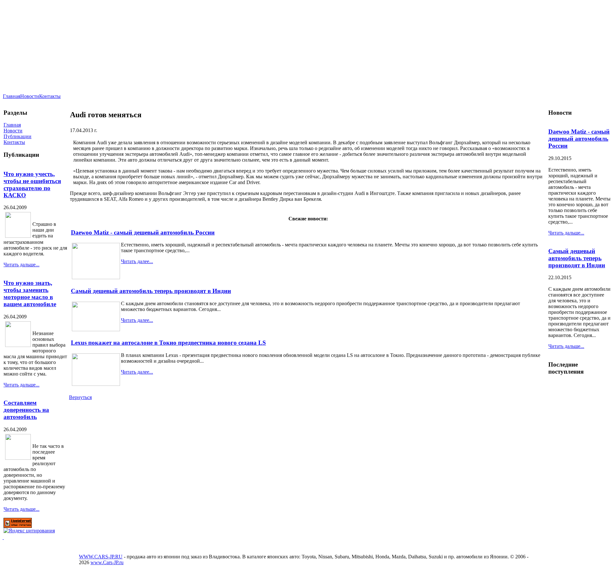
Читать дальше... (21, 264)
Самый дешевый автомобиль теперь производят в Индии (151, 291)
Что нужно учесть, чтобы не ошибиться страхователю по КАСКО (32, 185)
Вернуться (80, 397)
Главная (11, 96)
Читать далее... (137, 261)
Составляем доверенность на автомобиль (26, 409)
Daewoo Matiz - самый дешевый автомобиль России (143, 232)
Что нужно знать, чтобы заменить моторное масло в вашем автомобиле (30, 293)
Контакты (50, 96)
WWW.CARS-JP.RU (101, 556)
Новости (29, 96)
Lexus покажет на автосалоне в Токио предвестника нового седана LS (168, 342)
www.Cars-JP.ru (107, 562)
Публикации (17, 136)
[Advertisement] (479, 27)
